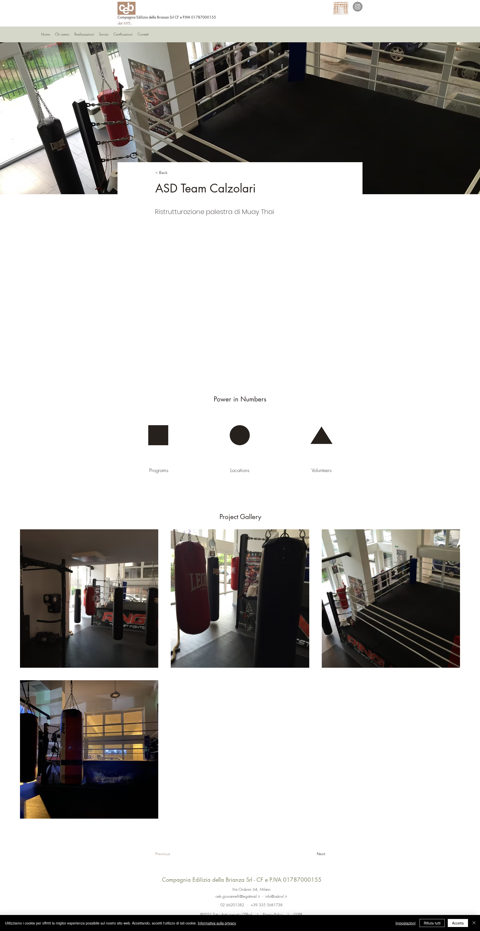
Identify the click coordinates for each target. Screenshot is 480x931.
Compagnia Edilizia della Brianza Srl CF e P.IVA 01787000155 (167, 17)
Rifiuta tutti (432, 922)
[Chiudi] (474, 923)
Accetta (458, 922)
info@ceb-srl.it (276, 896)
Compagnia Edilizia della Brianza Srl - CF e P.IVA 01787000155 (242, 879)
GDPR (297, 914)
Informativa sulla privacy (217, 922)
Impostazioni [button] (406, 922)
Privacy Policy (273, 914)
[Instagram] (357, 7)
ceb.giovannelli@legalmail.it (238, 896)
